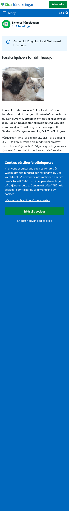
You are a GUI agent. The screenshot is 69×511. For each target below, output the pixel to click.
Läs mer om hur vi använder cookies (27, 200)
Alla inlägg (23, 26)
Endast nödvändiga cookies (34, 220)
